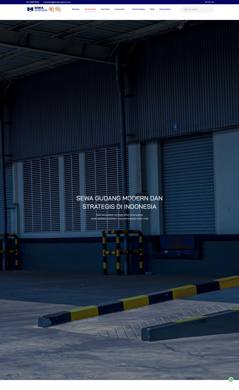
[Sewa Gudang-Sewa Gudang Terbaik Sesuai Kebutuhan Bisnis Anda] (43, 9)
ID (210, 2)
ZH (213, 2)
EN (206, 2)
